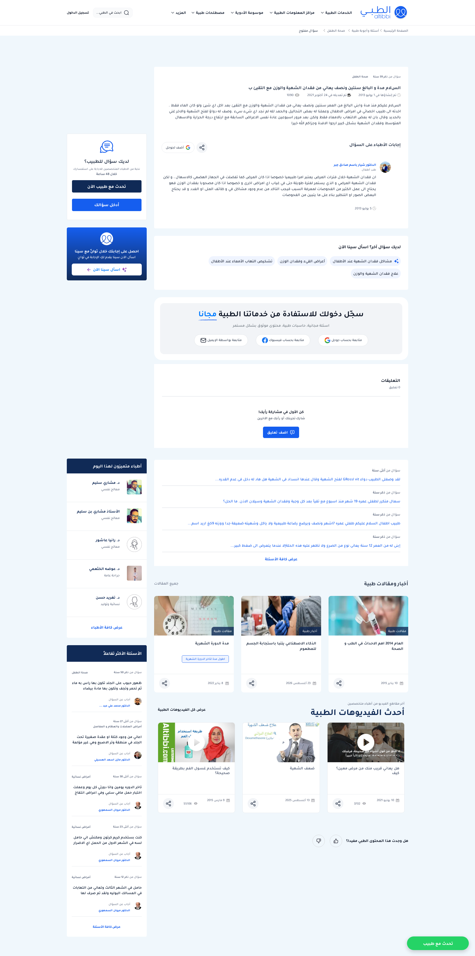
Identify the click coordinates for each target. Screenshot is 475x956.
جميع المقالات (166, 583)
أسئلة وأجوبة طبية (365, 30)
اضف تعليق (277, 432)
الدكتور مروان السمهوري (114, 810)
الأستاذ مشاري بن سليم (98, 511)
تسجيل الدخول (78, 12)
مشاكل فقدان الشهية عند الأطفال (362, 261)
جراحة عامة (112, 575)
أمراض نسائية (81, 776)
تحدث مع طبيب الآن (106, 186)
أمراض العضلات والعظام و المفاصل (117, 726)
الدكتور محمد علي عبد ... (114, 705)
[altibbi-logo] (384, 12)
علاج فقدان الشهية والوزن (375, 273)
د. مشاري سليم (106, 483)
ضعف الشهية (302, 768)
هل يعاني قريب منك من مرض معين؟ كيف (367, 770)
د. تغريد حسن (108, 597)
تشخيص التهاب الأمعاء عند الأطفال (241, 261)
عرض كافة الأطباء (106, 627)
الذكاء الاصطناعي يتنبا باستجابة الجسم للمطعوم (281, 646)
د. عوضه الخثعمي (104, 569)
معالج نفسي (110, 489)
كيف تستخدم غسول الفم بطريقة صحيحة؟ (201, 770)
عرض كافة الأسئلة (281, 559)
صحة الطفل (336, 30)
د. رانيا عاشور (108, 540)
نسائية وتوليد (110, 604)
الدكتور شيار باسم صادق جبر (355, 164)
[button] (336, 13)
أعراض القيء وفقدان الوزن (302, 261)
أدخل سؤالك (106, 204)
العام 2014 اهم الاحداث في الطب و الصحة (373, 646)
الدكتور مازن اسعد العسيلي (112, 759)
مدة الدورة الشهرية (212, 643)
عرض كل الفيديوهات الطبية (182, 709)
